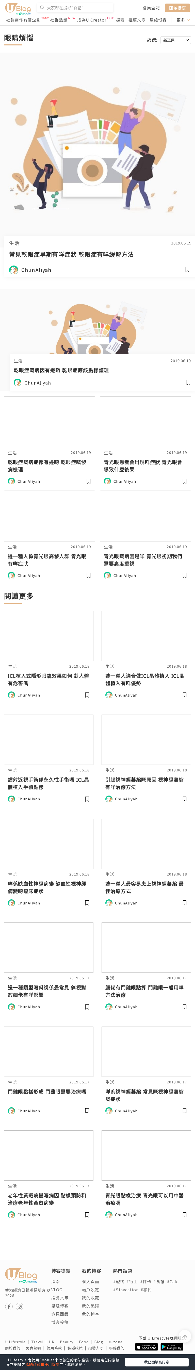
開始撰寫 (177, 8)
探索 (120, 20)
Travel (40, 1341)
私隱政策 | (78, 1347)
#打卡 (145, 1281)
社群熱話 (59, 20)
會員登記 (151, 8)
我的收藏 (90, 1298)
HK (54, 1341)
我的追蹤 (90, 1306)
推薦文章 (137, 20)
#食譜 (159, 1281)
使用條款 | (57, 1347)
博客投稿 (60, 1322)
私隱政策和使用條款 (42, 1364)
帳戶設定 (90, 1289)
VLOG (56, 1289)
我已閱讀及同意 (156, 1361)
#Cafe (173, 1281)
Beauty (69, 1341)
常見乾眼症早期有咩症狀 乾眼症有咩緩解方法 (71, 254)
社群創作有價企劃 (23, 20)
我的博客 (90, 1314)
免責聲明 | (36, 1347)
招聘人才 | (98, 1347)
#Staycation (126, 1289)
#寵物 (118, 1281)
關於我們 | (15, 1347)
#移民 (146, 1289)
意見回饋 (60, 1314)
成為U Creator (91, 20)
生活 (14, 242)
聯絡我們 (117, 1347)
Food (86, 1341)
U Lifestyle (18, 1341)
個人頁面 (90, 1281)
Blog (101, 1341)
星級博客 (158, 20)
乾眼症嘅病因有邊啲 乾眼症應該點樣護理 (61, 370)
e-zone (117, 1341)
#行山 (132, 1281)
